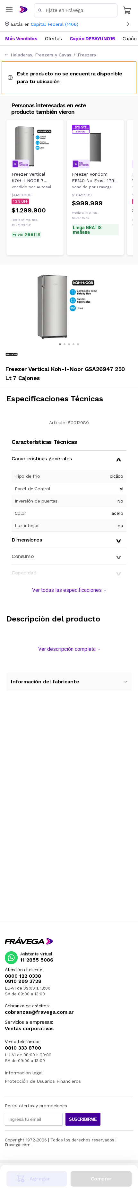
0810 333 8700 (23, 1048)
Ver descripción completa (67, 649)
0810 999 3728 (23, 981)
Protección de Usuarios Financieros (43, 1081)
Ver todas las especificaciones (67, 590)
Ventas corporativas (29, 1028)
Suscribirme (83, 1119)
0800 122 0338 (23, 976)
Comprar (101, 1179)
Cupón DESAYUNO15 (92, 39)
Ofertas (53, 39)
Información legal (24, 1072)
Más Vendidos (21, 39)
